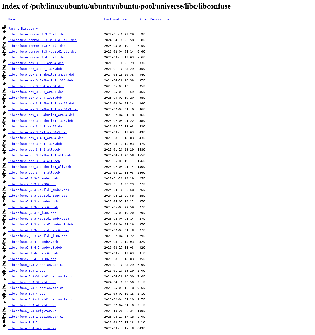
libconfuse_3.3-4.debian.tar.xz (36, 288)
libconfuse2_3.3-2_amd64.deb (33, 178)
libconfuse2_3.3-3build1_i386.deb (37, 195)
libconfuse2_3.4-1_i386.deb (32, 259)
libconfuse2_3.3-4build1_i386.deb (37, 236)
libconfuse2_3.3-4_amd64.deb (33, 201)
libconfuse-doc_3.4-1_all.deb (34, 172)
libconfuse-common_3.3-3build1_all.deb (42, 40)
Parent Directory (23, 28)
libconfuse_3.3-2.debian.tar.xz (36, 265)
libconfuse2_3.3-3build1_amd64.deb (38, 190)
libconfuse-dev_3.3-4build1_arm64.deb (41, 115)
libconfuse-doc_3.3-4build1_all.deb (39, 167)
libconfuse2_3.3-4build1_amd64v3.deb (40, 224)
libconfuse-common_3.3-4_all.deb (36, 45)
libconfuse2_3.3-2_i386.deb (32, 184)
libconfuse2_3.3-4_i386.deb (32, 213)
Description (160, 19)
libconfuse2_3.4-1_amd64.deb (33, 241)
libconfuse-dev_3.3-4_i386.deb (35, 97)
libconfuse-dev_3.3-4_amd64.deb (36, 86)
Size (143, 19)
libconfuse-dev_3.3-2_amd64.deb (36, 63)
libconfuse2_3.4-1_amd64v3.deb (35, 247)
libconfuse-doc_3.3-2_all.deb (34, 149)
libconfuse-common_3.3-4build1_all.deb (42, 51)
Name (12, 19)
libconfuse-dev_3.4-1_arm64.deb (36, 138)
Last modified (116, 19)
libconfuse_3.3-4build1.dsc (32, 305)
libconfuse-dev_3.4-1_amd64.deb (36, 126)
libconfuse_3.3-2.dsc (26, 270)
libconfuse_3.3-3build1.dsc (32, 282)
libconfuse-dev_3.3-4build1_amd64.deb (41, 103)
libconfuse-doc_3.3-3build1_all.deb (39, 155)
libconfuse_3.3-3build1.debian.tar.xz (41, 276)
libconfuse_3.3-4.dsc (26, 293)
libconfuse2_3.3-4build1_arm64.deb (38, 230)
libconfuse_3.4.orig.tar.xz (32, 328)
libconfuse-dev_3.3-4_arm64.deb (36, 92)
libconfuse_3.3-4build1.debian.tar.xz (41, 299)
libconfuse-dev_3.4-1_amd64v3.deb (37, 132)
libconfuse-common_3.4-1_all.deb (36, 57)
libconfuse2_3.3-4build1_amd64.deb (38, 218)
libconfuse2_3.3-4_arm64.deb (33, 207)
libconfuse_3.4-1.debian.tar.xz (36, 316)
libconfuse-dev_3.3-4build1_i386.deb (40, 120)
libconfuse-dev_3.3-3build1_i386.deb (40, 80)
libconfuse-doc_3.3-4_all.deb (34, 161)
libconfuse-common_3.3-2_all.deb (36, 34)
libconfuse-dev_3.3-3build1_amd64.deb (41, 74)
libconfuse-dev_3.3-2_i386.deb (35, 69)
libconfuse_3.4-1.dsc (26, 322)
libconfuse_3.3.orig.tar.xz (32, 311)
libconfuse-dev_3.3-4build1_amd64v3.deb (43, 109)
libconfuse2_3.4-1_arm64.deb (33, 253)
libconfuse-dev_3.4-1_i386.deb (35, 143)
